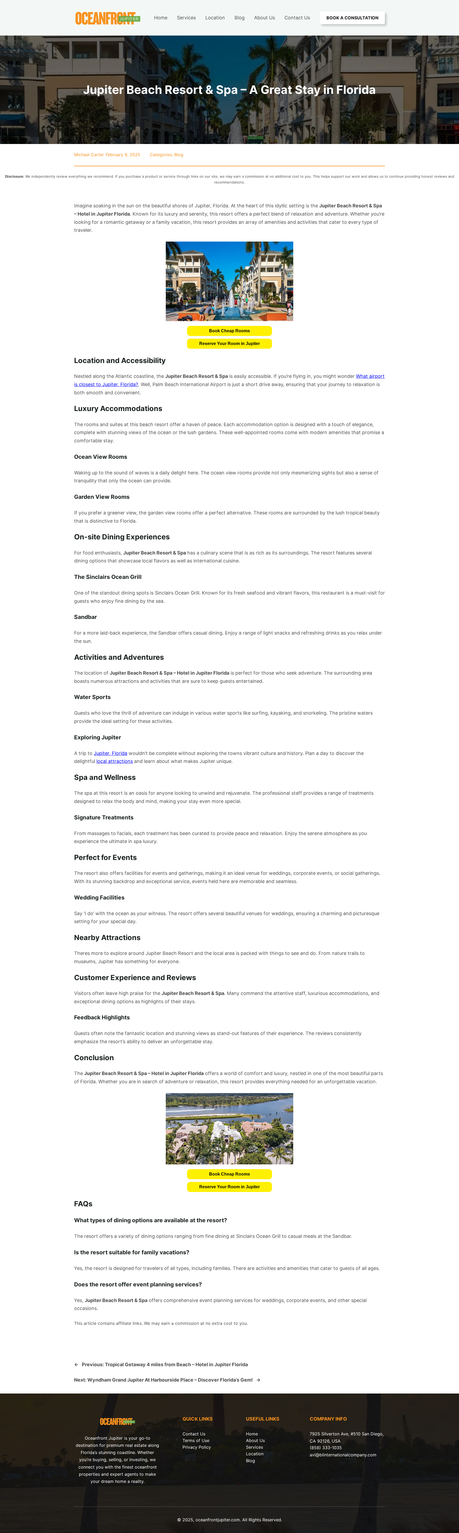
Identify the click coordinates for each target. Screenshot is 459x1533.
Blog (178, 154)
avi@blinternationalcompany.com (343, 1454)
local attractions (114, 761)
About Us (255, 1440)
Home (252, 1433)
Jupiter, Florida (110, 753)
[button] (229, 331)
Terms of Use (195, 1440)
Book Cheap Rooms (229, 331)
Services (254, 1447)
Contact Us (193, 1433)
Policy (205, 1447)
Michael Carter (89, 154)
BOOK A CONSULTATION (352, 17)
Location (255, 1453)
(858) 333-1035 (326, 1447)
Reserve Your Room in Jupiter (229, 343)
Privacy (190, 1447)
